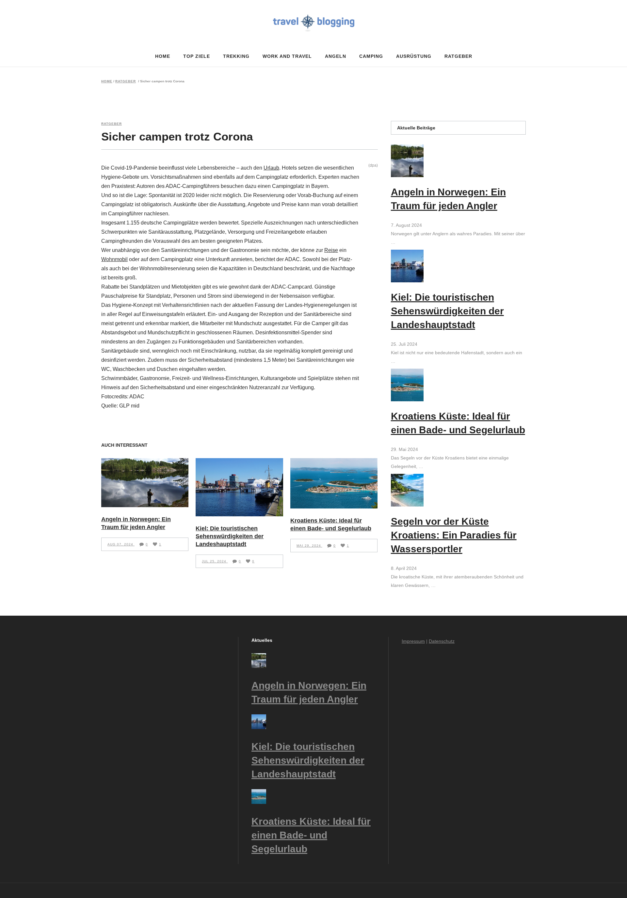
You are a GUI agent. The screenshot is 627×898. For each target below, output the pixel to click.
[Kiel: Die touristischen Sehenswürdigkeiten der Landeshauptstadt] (239, 487)
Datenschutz (442, 641)
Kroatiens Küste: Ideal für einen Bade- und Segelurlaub (311, 835)
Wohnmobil (114, 259)
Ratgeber (125, 81)
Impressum (413, 641)
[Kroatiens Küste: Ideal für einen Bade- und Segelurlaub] (334, 483)
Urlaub (271, 168)
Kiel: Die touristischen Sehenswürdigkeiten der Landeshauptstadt (230, 536)
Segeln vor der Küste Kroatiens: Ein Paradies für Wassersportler (454, 535)
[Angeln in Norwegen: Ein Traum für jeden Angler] (144, 482)
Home (106, 81)
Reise (331, 250)
